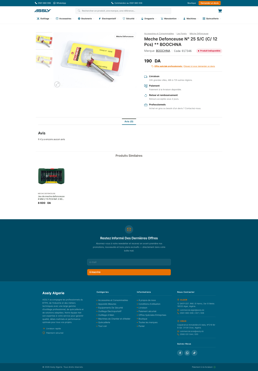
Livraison (143, 307)
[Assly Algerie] (42, 10)
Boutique (192, 3)
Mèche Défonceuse (124, 36)
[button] (220, 11)
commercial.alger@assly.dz (192, 310)
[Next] (131, 60)
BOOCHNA (163, 51)
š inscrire (94, 272)
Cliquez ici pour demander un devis (184, 66)
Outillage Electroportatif (109, 311)
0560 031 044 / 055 (189, 334)
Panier (142, 326)
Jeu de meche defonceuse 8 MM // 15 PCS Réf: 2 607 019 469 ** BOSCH (51, 197)
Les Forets (182, 33)
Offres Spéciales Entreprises (152, 315)
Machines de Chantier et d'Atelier (114, 318)
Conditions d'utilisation (149, 304)
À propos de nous (147, 300)
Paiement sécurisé (147, 311)
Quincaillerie (104, 322)
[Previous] (58, 60)
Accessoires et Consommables (159, 33)
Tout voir (102, 326)
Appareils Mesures (107, 304)
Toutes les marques (148, 322)
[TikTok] (194, 353)
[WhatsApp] (187, 353)
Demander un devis (210, 3)
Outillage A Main (106, 315)
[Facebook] (180, 353)
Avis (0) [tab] (129, 121)
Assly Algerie (56, 367)
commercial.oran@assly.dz (192, 331)
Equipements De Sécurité (110, 307)
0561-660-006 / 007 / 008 (192, 313)
